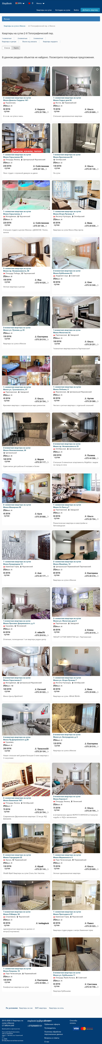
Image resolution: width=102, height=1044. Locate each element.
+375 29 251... (90, 344)
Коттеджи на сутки (62, 10)
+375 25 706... (40, 112)
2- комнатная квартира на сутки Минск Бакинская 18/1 (17, 799)
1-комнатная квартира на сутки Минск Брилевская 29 (66, 155)
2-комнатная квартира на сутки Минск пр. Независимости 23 (66, 444)
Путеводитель (50, 1028)
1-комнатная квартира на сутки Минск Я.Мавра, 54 (16, 912)
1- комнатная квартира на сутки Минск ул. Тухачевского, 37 (17, 388)
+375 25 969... (40, 983)
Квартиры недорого (50, 41)
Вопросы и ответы (51, 1038)
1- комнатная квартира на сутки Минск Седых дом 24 (67, 98)
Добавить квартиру (90, 10)
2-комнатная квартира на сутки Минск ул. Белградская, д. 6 (66, 735)
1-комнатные (6, 38)
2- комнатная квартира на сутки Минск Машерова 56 (17, 505)
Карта (16, 48)
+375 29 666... (40, 516)
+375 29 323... (90, 926)
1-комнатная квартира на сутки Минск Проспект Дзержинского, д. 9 (18, 622)
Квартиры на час (26, 1008)
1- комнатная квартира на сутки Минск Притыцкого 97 (67, 912)
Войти (76, 10)
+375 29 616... (40, 635)
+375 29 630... (90, 225)
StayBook (7, 3)
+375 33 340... (90, 285)
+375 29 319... (40, 339)
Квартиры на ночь (56, 1008)
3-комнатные (38, 38)
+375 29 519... (90, 632)
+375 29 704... (40, 401)
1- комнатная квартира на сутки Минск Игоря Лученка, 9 (67, 212)
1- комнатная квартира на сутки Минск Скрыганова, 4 (17, 212)
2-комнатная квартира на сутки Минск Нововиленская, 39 (16, 448)
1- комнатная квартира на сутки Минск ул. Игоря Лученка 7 (67, 678)
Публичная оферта (52, 1024)
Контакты (48, 1020)
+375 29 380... (90, 401)
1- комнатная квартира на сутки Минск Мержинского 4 (67, 856)
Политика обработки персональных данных (53, 1032)
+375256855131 (34, 1025)
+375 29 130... (39, 169)
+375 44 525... (40, 282)
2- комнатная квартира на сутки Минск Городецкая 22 (17, 856)
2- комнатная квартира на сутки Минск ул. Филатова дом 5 (67, 619)
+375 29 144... (40, 869)
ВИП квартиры (41, 1008)
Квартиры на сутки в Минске (12, 1021)
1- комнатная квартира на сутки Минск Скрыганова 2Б (17, 155)
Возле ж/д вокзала (30, 41)
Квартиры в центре (9, 41)
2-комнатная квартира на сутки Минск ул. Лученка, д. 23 (16, 328)
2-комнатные (22, 38)
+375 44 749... (90, 987)
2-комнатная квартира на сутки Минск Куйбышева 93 (66, 271)
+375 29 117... (40, 462)
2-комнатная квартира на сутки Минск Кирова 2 (66, 797)
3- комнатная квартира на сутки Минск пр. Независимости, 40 (17, 269)
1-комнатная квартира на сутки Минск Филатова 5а (66, 331)
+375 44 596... (90, 458)
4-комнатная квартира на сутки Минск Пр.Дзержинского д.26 (16, 738)
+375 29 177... (40, 576)
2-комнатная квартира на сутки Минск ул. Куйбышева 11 (66, 973)
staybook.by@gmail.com (39, 1020)
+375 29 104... (40, 751)
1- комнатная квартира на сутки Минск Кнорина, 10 (17, 969)
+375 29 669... (90, 112)
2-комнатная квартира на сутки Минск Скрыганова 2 (16, 678)
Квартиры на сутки (44, 10)
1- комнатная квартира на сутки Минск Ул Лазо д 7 (67, 505)
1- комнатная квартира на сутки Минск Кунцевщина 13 (17, 562)
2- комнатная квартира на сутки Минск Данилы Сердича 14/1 (17, 98)
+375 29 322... (40, 692)
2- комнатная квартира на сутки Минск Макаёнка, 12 (67, 562)
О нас (46, 1041)
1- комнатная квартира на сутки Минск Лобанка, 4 (67, 388)
